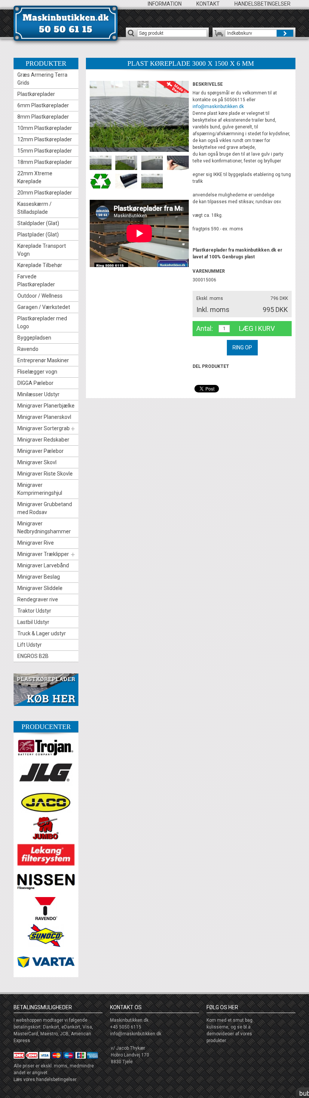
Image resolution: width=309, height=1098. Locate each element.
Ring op (242, 347)
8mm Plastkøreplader (43, 117)
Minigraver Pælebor (40, 451)
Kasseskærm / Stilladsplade (34, 208)
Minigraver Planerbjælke (46, 406)
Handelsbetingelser (262, 4)
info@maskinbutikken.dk (218, 106)
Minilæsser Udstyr (38, 394)
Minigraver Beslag (38, 577)
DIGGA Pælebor (35, 383)
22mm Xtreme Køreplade (34, 177)
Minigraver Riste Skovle (45, 474)
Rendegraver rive (37, 599)
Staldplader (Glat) (38, 223)
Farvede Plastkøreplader (36, 280)
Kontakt (208, 4)
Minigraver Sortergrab (43, 428)
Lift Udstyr (29, 645)
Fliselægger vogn (37, 372)
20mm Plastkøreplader (44, 193)
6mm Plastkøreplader (43, 105)
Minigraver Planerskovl (44, 417)
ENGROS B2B (33, 656)
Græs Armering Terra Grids (42, 79)
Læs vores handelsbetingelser (45, 1079)
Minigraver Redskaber (43, 440)
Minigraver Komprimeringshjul (39, 489)
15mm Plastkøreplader (44, 151)
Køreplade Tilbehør (39, 265)
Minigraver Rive (35, 543)
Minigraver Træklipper (43, 554)
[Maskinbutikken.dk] (66, 23)
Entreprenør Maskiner (43, 360)
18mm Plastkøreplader (44, 162)
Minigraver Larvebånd (43, 565)
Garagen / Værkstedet (43, 307)
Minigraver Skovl (37, 462)
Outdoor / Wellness (40, 296)
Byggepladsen (34, 338)
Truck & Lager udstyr (41, 633)
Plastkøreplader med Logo (42, 322)
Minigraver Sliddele (40, 588)
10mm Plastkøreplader (44, 128)
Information (165, 4)
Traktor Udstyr (34, 611)
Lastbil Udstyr (33, 622)
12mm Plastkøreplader (44, 139)
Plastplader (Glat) (38, 235)
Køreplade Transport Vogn (41, 250)
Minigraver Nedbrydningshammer (44, 527)
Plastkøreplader (36, 94)
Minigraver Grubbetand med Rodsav (44, 508)
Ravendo (27, 349)
